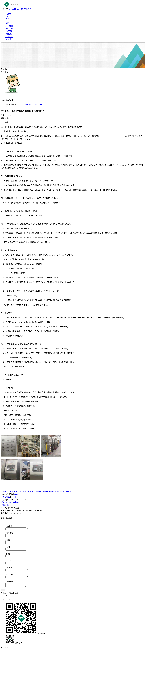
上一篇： (18, 491)
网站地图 (5, 505)
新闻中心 (28, 105)
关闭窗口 (6, 497)
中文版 (8, 14)
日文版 (8, 19)
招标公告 (38, 105)
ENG (7, 16)
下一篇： (55, 491)
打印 (14, 497)
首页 (7, 23)
